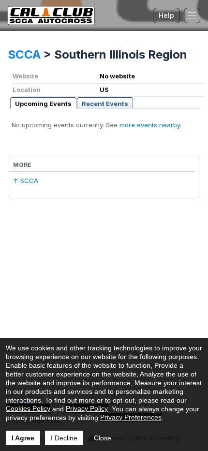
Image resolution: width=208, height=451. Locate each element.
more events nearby (149, 125)
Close (102, 438)
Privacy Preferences (131, 417)
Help (166, 15)
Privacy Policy (87, 408)
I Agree (23, 438)
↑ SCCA (25, 180)
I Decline (64, 438)
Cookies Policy (28, 408)
